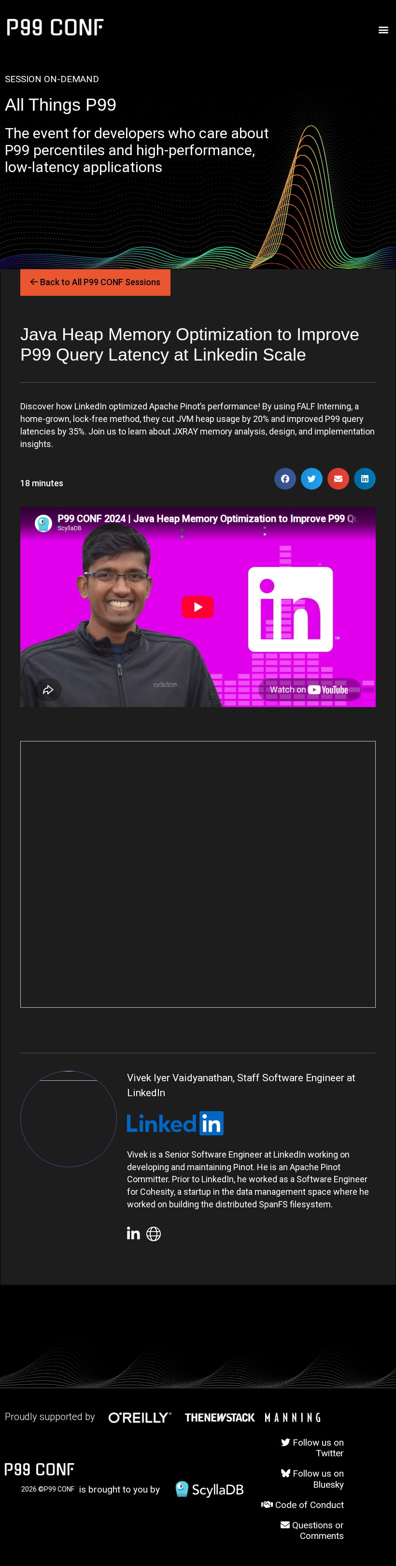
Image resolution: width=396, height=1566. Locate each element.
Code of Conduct (308, 1504)
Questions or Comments (317, 1530)
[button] (383, 30)
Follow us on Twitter (317, 1448)
